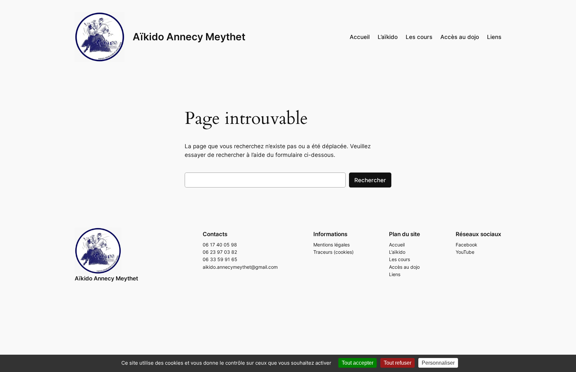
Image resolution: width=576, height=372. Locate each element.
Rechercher (370, 180)
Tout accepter (357, 363)
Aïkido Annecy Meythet (189, 37)
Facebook (466, 244)
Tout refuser (397, 363)
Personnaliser (438, 363)
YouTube (465, 252)
